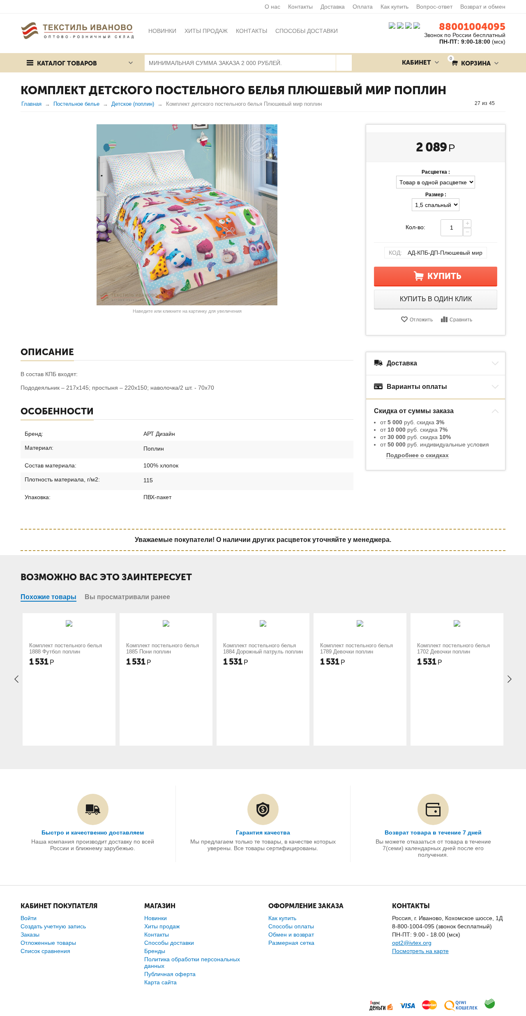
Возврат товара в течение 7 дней (433, 832)
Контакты (300, 6)
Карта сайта (160, 982)
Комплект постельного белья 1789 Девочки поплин (356, 648)
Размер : (435, 195)
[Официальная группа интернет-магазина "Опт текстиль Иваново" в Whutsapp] (418, 25)
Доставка (333, 6)
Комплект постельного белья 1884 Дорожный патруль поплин (263, 648)
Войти (29, 918)
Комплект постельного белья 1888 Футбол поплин (65, 648)
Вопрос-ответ (434, 6)
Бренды (154, 951)
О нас (272, 6)
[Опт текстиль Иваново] (77, 30)
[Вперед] (502, 103)
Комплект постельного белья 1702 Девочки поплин (453, 648)
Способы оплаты (291, 926)
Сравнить (461, 320)
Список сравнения (45, 951)
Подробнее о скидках (417, 455)
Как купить (394, 6)
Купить (444, 276)
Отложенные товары (48, 942)
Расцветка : (436, 172)
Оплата (363, 6)
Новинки (155, 918)
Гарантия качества (263, 832)
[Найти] (344, 63)
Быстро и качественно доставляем (93, 832)
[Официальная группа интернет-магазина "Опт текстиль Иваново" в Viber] (408, 25)
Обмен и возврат (291, 934)
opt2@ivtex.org (411, 942)
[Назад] (467, 103)
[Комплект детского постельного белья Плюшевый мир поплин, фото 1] (187, 214)
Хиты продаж (162, 926)
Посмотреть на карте (420, 951)
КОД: (395, 252)
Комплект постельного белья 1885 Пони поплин (162, 648)
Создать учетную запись (53, 926)
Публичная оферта (170, 974)
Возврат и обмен (482, 6)
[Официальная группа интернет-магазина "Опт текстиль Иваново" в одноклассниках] (400, 25)
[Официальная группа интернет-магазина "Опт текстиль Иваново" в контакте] (392, 25)
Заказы (30, 934)
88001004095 (472, 27)
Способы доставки (169, 942)
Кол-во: (415, 227)
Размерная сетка (291, 942)
